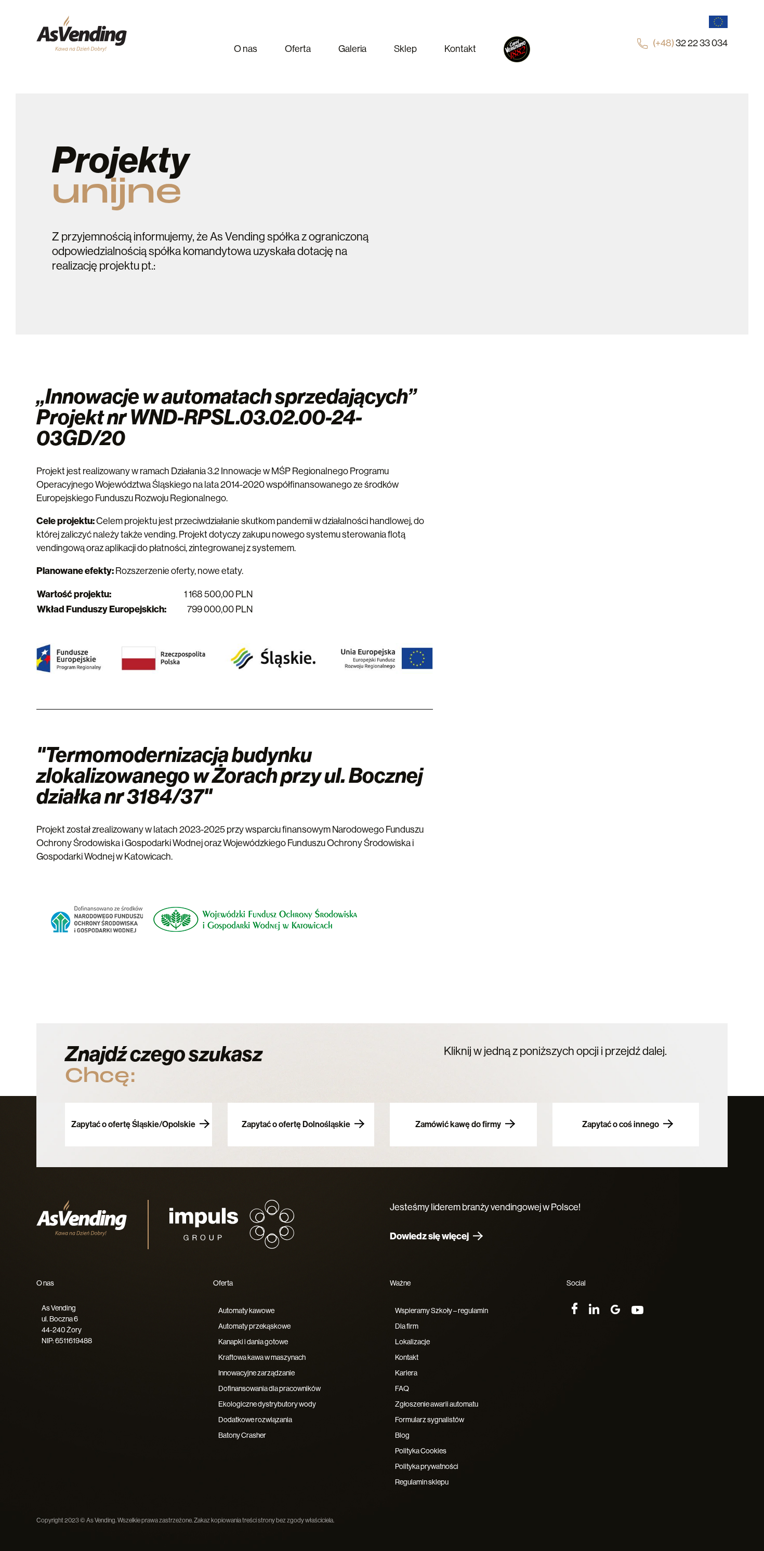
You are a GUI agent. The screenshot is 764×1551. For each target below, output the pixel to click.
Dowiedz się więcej (429, 1236)
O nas (245, 49)
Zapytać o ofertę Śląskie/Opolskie (133, 1124)
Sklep (405, 49)
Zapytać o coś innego (620, 1124)
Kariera (406, 1373)
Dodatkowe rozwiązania (255, 1419)
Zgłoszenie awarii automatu (436, 1404)
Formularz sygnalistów (429, 1419)
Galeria (352, 49)
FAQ (402, 1388)
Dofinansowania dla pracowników (269, 1388)
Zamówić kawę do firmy (458, 1124)
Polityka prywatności (426, 1466)
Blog (402, 1435)
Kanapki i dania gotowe (253, 1342)
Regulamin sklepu (422, 1482)
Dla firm (406, 1326)
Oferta (298, 49)
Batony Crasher (242, 1435)
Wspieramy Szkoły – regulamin (441, 1310)
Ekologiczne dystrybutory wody (267, 1404)
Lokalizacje (412, 1342)
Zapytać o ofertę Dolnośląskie (296, 1124)
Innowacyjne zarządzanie (256, 1373)
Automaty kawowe (246, 1310)
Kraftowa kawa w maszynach (262, 1357)
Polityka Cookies (420, 1451)
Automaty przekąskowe (254, 1326)
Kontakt (460, 49)
